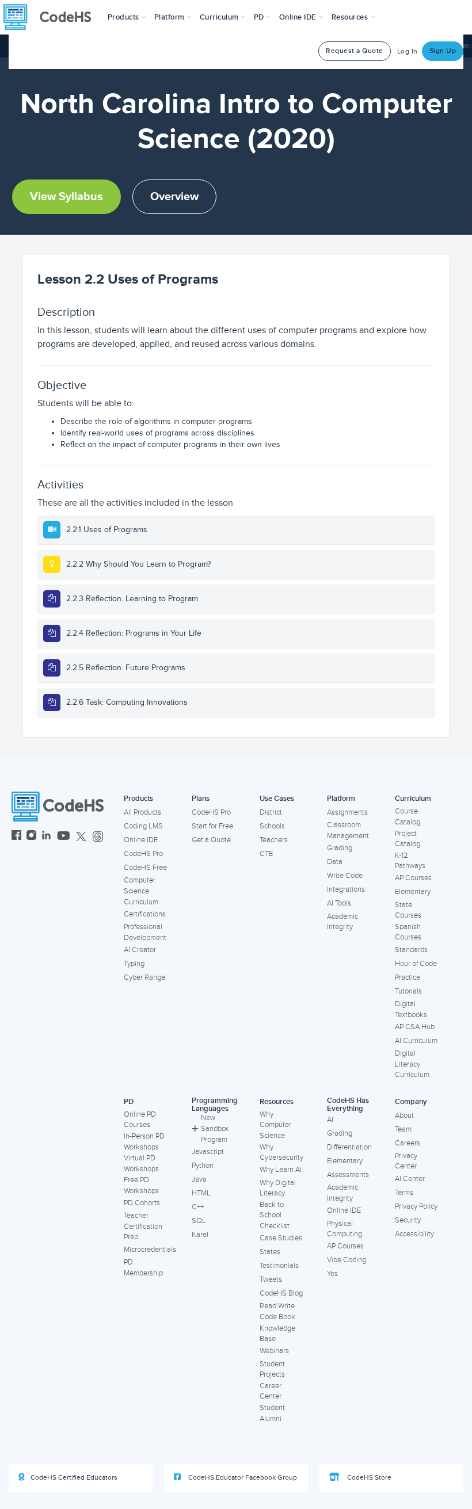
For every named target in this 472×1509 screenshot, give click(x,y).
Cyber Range (144, 977)
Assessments (348, 1174)
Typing (134, 963)
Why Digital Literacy (278, 1188)
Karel (200, 1234)
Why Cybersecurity (281, 1153)
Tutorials (408, 991)
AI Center (410, 1178)
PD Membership (143, 1268)
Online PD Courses (140, 1120)
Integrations (346, 889)
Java (199, 1179)
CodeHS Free (145, 867)
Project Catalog (407, 839)
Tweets (271, 1279)
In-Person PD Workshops (144, 1142)
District (271, 812)
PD (129, 1102)
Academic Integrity (342, 922)
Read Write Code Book (277, 1311)
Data (334, 861)
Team (403, 1129)
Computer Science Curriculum (141, 891)
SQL (199, 1220)
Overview (174, 197)
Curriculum (413, 798)
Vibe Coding (346, 1259)
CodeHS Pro (143, 853)
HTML (201, 1193)
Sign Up (442, 51)
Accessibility (414, 1234)
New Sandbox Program (215, 1128)
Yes (332, 1273)
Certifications (145, 914)
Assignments (347, 812)
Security (408, 1220)
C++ (198, 1207)
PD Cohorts (142, 1203)
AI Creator (140, 949)
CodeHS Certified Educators (74, 1477)
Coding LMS (143, 826)
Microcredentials (150, 1249)
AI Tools (339, 903)
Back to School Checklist (275, 1215)
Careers (407, 1143)
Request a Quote (354, 51)
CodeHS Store (368, 1477)
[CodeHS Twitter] (81, 836)
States (270, 1251)
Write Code (345, 875)
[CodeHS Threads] (98, 836)
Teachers (274, 840)
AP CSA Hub (415, 1027)
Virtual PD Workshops (141, 1163)
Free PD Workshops (141, 1185)
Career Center (270, 1391)
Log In (407, 51)
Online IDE (141, 840)
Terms (404, 1192)
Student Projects (272, 1369)
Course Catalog (407, 817)
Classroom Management (348, 830)
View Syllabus (66, 197)
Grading (339, 848)
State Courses (408, 910)
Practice (407, 977)
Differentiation (349, 1147)
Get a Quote (211, 840)
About (404, 1115)
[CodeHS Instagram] (31, 836)
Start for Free (212, 826)
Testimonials (279, 1265)
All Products (142, 812)
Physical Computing (344, 1229)
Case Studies (281, 1238)
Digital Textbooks (411, 1009)
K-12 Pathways (410, 861)
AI (330, 1119)
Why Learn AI (281, 1169)
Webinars (274, 1350)
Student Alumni (272, 1413)
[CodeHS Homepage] (52, 17)
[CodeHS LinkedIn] (46, 836)
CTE (266, 853)
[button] (127, 17)
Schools (272, 826)
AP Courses (413, 878)
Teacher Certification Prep (143, 1226)
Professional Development (145, 932)
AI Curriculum (416, 1040)
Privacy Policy (416, 1206)
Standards (411, 949)
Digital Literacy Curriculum (412, 1064)
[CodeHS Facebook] (16, 836)
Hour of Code (416, 963)
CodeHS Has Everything (348, 1105)
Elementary (413, 891)
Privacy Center (406, 1161)
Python (203, 1165)
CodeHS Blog (281, 1293)
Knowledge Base (277, 1334)
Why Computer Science (275, 1125)
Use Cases (277, 798)
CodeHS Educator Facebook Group (241, 1477)
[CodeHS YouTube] (63, 836)
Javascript (208, 1151)
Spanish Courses (408, 932)
